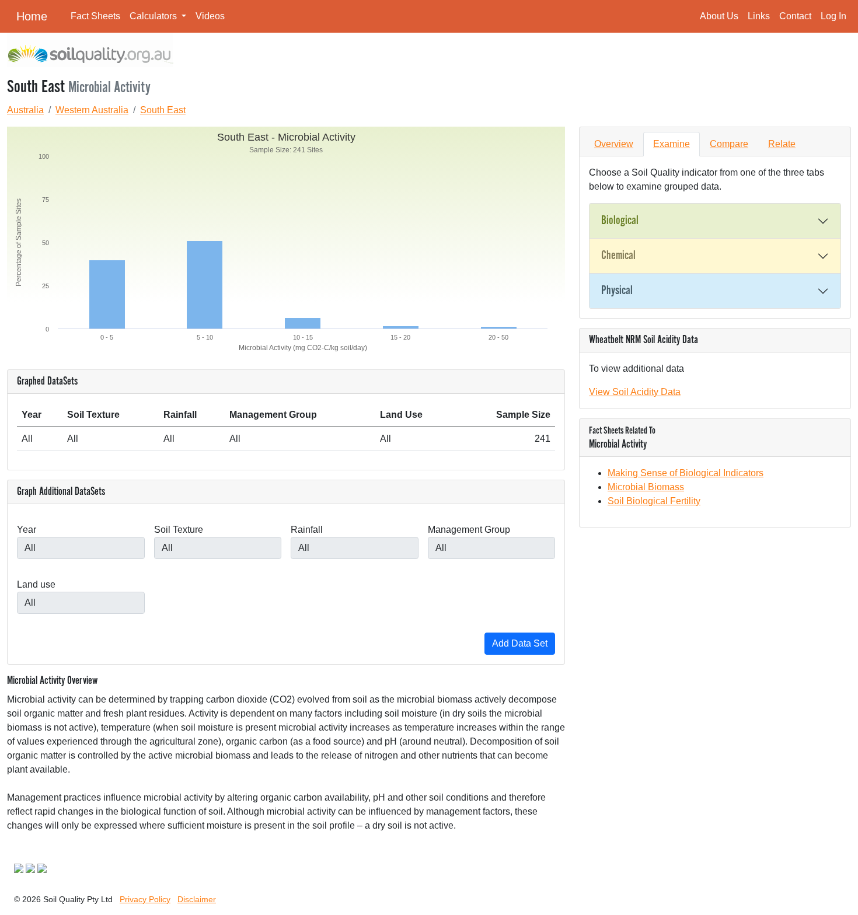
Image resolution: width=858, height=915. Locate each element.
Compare (729, 144)
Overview (613, 144)
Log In (833, 16)
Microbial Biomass (646, 487)
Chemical (618, 255)
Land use (36, 584)
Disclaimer (196, 899)
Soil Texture (178, 530)
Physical (617, 290)
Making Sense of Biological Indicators (685, 473)
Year (26, 530)
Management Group (469, 530)
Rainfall (307, 530)
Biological (620, 220)
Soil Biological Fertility (654, 501)
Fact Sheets (95, 16)
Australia (25, 110)
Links (759, 16)
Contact (795, 16)
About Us (719, 16)
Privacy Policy (145, 899)
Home (31, 16)
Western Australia (91, 110)
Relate (782, 144)
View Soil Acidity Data (635, 392)
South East (163, 110)
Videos (210, 16)
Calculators (154, 16)
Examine (671, 144)
